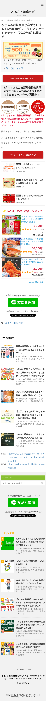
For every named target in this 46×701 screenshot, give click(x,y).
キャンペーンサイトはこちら (22, 78)
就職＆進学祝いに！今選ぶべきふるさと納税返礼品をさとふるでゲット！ (30, 349)
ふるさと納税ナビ (23, 11)
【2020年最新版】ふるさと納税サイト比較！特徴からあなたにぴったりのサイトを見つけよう (30, 602)
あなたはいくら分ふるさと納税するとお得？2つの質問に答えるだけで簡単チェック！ (30, 542)
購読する (8, 477)
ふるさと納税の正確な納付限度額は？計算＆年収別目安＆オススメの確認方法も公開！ (30, 624)
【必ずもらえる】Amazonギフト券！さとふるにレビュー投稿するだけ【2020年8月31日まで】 (26, 457)
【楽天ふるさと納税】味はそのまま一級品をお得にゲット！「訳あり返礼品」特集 (30, 414)
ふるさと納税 (11, 323)
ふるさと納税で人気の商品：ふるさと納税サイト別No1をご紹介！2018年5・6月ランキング (30, 372)
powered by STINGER (27, 697)
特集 (21, 323)
